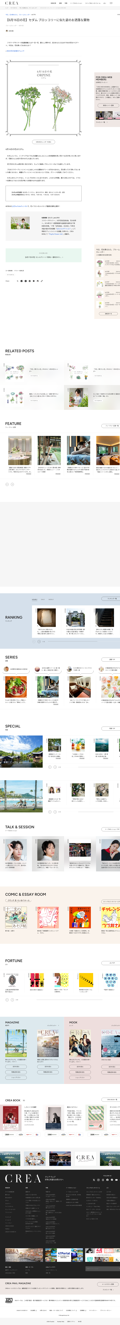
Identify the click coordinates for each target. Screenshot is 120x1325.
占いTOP (108, 1192)
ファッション (8, 1212)
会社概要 (32, 1310)
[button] (7, 484)
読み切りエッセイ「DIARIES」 (94, 1197)
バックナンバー (51, 1025)
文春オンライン (71, 1321)
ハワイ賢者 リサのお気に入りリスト (33, 1201)
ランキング (8, 1217)
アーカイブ (8, 1220)
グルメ (7, 1200)
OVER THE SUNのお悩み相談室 (74, 1205)
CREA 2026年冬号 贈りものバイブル (50, 1207)
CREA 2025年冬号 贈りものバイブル (50, 1227)
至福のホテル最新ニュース (32, 1208)
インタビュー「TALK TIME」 (93, 1206)
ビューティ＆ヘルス (10, 1209)
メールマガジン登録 (108, 1284)
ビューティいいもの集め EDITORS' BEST (32, 1222)
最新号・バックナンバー (11, 1270)
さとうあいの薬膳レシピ (32, 1216)
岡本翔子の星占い (111, 1194)
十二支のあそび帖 (90, 1203)
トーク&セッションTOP (72, 1192)
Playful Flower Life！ (56, 234)
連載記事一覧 (108, 314)
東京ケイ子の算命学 (111, 1203)
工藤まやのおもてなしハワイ (33, 1205)
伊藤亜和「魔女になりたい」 (93, 1194)
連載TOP (28, 1192)
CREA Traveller (50, 1321)
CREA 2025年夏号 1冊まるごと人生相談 (51, 1218)
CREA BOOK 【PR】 (10, 1273)
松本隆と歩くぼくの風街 (72, 1202)
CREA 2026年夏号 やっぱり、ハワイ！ (51, 1195)
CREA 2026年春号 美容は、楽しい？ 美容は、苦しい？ (54, 1201)
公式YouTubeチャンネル (19, 206)
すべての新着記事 (9, 1192)
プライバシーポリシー (105, 1310)
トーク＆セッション (76, 3)
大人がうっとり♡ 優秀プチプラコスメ (33, 1227)
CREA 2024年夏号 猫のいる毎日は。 (50, 1237)
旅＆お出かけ (8, 1197)
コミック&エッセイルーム (92, 3)
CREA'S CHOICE (9, 1226)
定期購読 (82, 1310)
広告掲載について (70, 1310)
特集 (66, 3)
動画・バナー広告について (56, 1310)
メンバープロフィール (51, 1270)
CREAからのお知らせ (10, 1231)
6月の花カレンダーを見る (43, 142)
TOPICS (7, 1229)
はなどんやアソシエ (63, 229)
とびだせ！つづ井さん (92, 1200)
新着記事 (53, 3)
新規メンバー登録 (108, 105)
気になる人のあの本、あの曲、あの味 (74, 1195)
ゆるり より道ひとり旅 (92, 1219)
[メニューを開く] (111, 3)
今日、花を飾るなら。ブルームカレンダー (21, 15)
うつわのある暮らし (31, 1219)
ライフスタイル (10, 274)
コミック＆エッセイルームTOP (94, 1192)
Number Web (60, 1321)
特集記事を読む (16, 1072)
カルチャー (8, 1203)
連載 (60, 3)
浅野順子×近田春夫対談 (72, 1199)
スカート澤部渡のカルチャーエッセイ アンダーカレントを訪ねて (94, 1214)
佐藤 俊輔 (11, 31)
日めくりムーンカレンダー (113, 1206)
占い (104, 3)
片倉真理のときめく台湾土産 (33, 1197)
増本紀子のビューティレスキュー (33, 1232)
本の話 (79, 1321)
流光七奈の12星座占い (112, 1197)
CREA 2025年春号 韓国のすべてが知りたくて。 (53, 1223)
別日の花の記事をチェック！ (15, 51)
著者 (27, 1273)
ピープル (28, 1270)
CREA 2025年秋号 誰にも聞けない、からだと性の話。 (54, 1212)
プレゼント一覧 (100, 122)
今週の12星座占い (111, 1200)
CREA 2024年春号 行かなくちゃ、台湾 (51, 1241)
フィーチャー (8, 1223)
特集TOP (48, 1192)
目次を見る (16, 1066)
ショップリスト (16, 1077)
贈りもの (7, 1194)
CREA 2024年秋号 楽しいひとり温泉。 (51, 1232)
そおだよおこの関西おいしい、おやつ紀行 (33, 1212)
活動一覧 (48, 1273)
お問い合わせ (43, 1310)
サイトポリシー (93, 1310)
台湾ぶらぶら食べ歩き (31, 1194)
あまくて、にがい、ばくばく (93, 1209)
